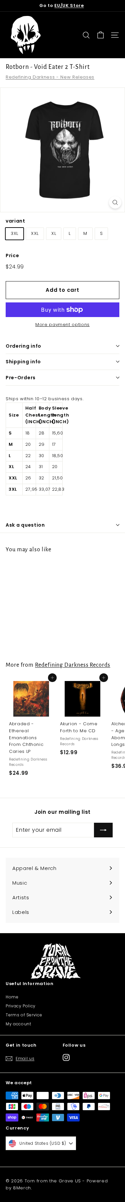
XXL (35, 233)
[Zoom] (115, 202)
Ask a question (25, 525)
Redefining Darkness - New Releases (50, 77)
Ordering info (23, 346)
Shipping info (23, 361)
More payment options (62, 324)
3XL (14, 233)
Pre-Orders (21, 377)
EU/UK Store (69, 5)
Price (12, 255)
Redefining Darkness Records (72, 665)
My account (18, 1024)
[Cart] (100, 35)
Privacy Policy (21, 1006)
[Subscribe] (103, 830)
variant (15, 221)
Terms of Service (24, 1015)
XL (53, 233)
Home (12, 997)
